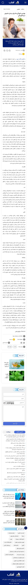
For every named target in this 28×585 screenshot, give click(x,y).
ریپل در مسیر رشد (20, 554)
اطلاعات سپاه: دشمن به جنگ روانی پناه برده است (15, 456)
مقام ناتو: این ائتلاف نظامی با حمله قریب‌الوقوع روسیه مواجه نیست (15, 452)
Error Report (20, 339)
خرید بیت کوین (21, 533)
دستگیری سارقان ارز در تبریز (19, 466)
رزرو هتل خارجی (7, 545)
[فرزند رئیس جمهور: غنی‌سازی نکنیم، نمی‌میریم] (20, 522)
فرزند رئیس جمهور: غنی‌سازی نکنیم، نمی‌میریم (8, 521)
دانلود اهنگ (16, 545)
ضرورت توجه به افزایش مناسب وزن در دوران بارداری (16, 469)
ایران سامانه (11, 583)
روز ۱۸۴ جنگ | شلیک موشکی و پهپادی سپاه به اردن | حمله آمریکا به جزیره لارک (15, 448)
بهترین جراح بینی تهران (19, 542)
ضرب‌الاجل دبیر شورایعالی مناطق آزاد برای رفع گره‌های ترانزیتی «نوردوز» (15, 459)
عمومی (18, 9)
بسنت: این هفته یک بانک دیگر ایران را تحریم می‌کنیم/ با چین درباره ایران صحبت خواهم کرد (15, 440)
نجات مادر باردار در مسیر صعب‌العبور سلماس (15, 483)
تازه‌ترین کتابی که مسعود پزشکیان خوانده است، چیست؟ (15, 463)
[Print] (21, 343)
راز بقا (23, 536)
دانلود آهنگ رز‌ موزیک (20, 539)
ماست (15, 347)
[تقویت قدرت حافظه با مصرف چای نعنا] (16, 376)
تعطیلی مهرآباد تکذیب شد (19, 445)
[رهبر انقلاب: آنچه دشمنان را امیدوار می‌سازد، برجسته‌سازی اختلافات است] (20, 504)
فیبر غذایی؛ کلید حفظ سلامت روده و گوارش (16, 477)
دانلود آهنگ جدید (7, 542)
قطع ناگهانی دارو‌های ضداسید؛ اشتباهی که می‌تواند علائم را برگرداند (14, 480)
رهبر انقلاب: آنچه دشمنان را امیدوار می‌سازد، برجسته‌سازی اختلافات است (8, 504)
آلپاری (23, 545)
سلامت (22, 9)
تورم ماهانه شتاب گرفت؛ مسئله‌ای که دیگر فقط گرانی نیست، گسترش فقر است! (8, 513)
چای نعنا (9, 347)
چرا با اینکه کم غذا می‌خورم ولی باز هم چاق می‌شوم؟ (16, 473)
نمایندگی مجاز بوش (14, 536)
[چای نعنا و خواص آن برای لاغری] (16, 364)
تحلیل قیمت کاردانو (9, 554)
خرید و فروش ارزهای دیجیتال (18, 564)
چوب (11, 539)
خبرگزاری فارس (18, 331)
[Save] (24, 343)
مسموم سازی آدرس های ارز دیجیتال (17, 551)
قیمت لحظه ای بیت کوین (19, 561)
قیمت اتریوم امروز (20, 567)
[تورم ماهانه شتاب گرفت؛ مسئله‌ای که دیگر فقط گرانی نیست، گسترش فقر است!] (20, 513)
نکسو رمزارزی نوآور (20, 548)
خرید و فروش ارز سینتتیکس (18, 557)
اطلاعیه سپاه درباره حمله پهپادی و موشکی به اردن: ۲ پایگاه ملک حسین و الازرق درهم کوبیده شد (14, 436)
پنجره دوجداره (11, 533)
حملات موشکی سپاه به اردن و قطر (18, 443)
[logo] (14, 2)
